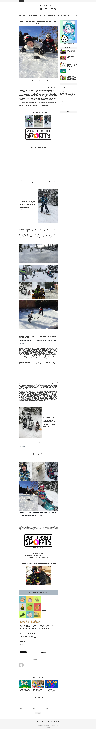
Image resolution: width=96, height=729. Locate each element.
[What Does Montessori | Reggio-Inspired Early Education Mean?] (38, 684)
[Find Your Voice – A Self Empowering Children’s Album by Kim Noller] (25, 684)
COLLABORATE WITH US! (65, 15)
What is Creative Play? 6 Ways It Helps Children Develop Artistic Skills (72, 58)
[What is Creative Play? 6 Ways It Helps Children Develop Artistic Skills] (63, 58)
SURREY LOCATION (29, 557)
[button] (24, 1)
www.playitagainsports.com (38, 547)
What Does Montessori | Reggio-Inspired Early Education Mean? (39, 0)
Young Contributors (29, 663)
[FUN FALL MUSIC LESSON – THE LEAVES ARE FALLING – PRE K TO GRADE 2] (63, 65)
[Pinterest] (75, 1)
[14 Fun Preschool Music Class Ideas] (63, 52)
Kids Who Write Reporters (35, 89)
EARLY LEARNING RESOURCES (32, 15)
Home (20, 15)
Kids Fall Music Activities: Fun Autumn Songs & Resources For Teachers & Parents (72, 78)
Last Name (61, 101)
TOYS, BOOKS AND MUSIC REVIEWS (53, 15)
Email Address (22, 644)
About (23, 15)
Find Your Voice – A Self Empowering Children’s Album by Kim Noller (71, 71)
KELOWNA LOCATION (28, 555)
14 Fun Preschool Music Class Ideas (71, 51)
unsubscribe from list (68, 113)
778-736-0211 (49, 557)
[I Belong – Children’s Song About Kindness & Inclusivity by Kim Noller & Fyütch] (51, 684)
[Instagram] (74, 1)
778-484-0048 (49, 555)
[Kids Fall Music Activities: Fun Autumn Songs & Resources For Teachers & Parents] (63, 78)
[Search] (76, 15)
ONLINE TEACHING (42, 15)
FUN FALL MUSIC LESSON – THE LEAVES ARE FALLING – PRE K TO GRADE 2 (72, 65)
